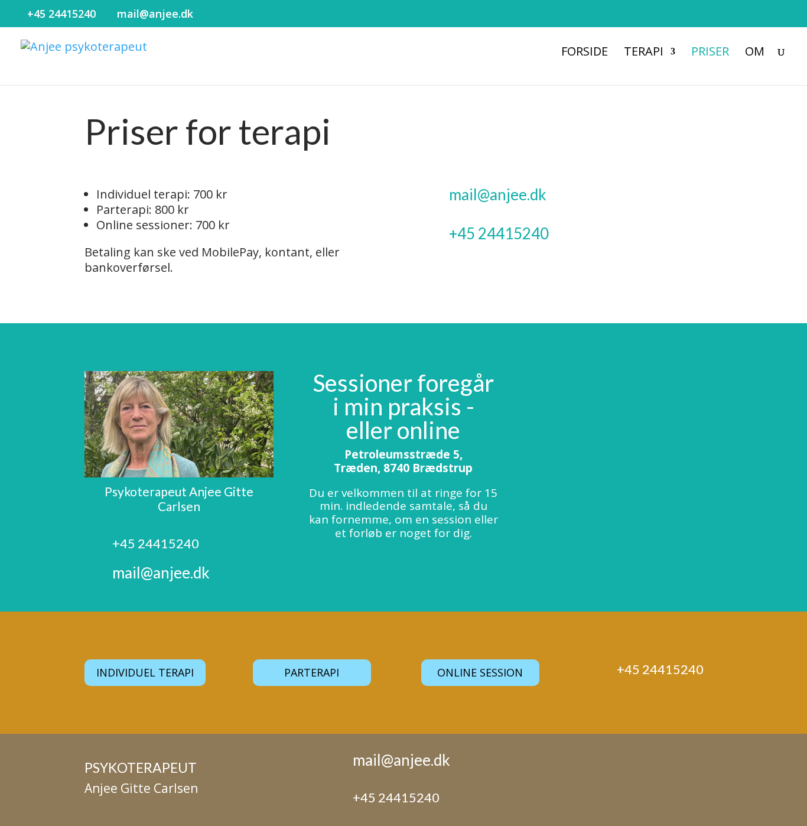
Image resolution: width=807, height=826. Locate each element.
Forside (584, 53)
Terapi (643, 53)
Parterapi (311, 672)
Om (754, 53)
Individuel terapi (145, 672)
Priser (710, 53)
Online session (480, 672)
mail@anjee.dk (497, 194)
